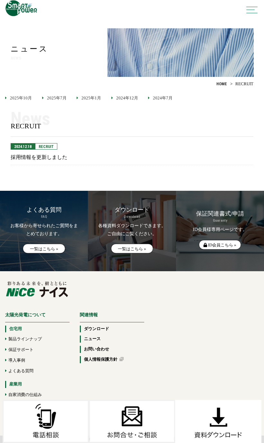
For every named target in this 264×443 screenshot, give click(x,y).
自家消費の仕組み (25, 394)
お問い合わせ (96, 349)
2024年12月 (127, 98)
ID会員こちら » (221, 245)
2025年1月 (91, 98)
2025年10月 (21, 98)
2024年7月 (163, 98)
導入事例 (16, 360)
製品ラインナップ (25, 339)
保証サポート (20, 349)
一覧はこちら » (44, 249)
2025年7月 (57, 98)
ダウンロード (96, 329)
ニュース (92, 339)
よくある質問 (20, 371)
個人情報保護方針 (101, 359)
